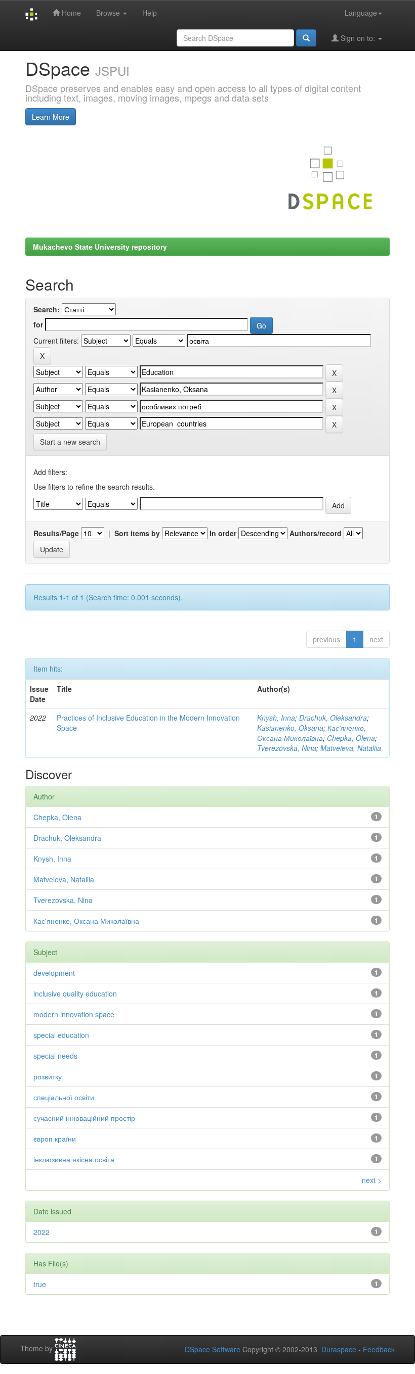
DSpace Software (212, 1349)
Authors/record (315, 533)
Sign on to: (358, 38)
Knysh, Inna (276, 718)
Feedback (379, 1349)
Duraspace (338, 1349)
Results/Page (56, 533)
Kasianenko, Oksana (290, 728)
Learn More (50, 117)
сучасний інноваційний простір (84, 1118)
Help (149, 13)
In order (223, 533)
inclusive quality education (75, 993)
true (39, 1284)
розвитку (47, 1076)
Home (70, 13)
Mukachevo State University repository (100, 247)
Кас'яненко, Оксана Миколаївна (311, 733)
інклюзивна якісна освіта (73, 1159)
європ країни (54, 1138)
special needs (55, 1056)
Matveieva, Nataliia (350, 748)
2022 (41, 1232)
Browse (109, 13)
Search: (46, 309)
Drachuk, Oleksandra (333, 718)
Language (361, 13)
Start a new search (70, 442)
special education (61, 1035)
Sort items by (137, 533)
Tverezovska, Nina (286, 748)
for (38, 324)
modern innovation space (73, 1014)
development (54, 973)
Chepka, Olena (351, 738)
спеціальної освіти (63, 1097)
